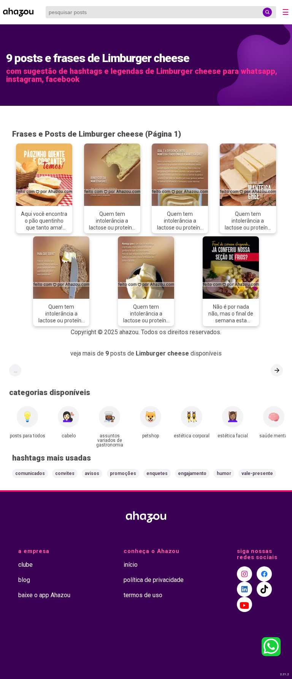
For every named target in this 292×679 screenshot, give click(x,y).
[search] (267, 12)
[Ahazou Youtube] (244, 604)
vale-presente (257, 473)
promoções (123, 473)
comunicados (30, 473)
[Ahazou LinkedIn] (244, 589)
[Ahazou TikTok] (264, 589)
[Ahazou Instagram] (244, 574)
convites (65, 473)
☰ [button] (285, 12)
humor (224, 473)
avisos (92, 473)
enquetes (157, 473)
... (15, 370)
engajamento (192, 473)
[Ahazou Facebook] (264, 574)
